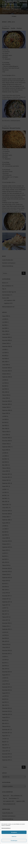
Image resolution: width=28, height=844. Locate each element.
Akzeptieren (14, 832)
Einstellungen (14, 840)
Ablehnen (14, 836)
